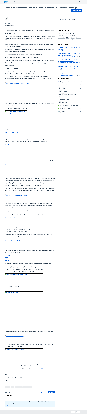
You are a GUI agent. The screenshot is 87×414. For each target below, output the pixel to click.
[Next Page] (71, 41)
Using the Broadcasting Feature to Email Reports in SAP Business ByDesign (41, 8)
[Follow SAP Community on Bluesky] (74, 411)
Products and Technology (22, 1)
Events (46, 1)
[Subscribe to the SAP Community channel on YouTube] (76, 411)
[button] (77, 19)
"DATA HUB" (69, 39)
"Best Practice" (61, 37)
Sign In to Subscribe (76, 10)
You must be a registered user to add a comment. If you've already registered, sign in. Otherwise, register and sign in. (28, 402)
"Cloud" (72, 37)
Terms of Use (14, 411)
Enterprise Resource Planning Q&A (67, 50)
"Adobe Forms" (61, 35)
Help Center (52, 1)
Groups (30, 1)
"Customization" (61, 39)
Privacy (8, 411)
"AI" (66, 35)
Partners (42, 1)
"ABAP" (73, 33)
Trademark (33, 411)
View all (59, 115)
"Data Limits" (75, 39)
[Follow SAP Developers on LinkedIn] (78, 411)
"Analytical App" (72, 35)
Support (38, 411)
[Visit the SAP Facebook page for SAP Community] (72, 411)
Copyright (20, 411)
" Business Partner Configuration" (64, 33)
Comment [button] (51, 392)
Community (12, 1)
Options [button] (71, 12)
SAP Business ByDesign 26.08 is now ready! (68, 66)
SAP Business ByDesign (9, 25)
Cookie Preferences (45, 411)
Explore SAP (74, 1)
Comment (9, 405)
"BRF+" (67, 37)
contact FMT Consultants (42, 368)
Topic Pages (58, 1)
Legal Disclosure (26, 411)
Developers (36, 1)
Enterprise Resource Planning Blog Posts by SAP (70, 62)
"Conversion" (78, 37)
